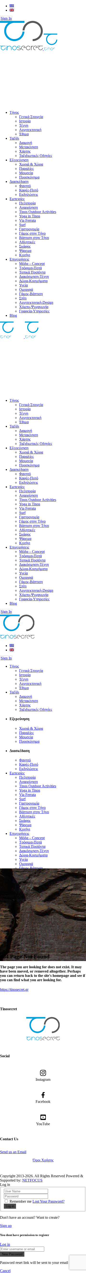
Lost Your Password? (48, 1201)
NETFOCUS (32, 1180)
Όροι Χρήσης (43, 1160)
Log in (5, 1244)
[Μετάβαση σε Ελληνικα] (12, 6)
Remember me (21, 1201)
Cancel (5, 1271)
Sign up (6, 1226)
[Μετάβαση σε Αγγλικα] (12, 10)
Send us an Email (13, 1152)
